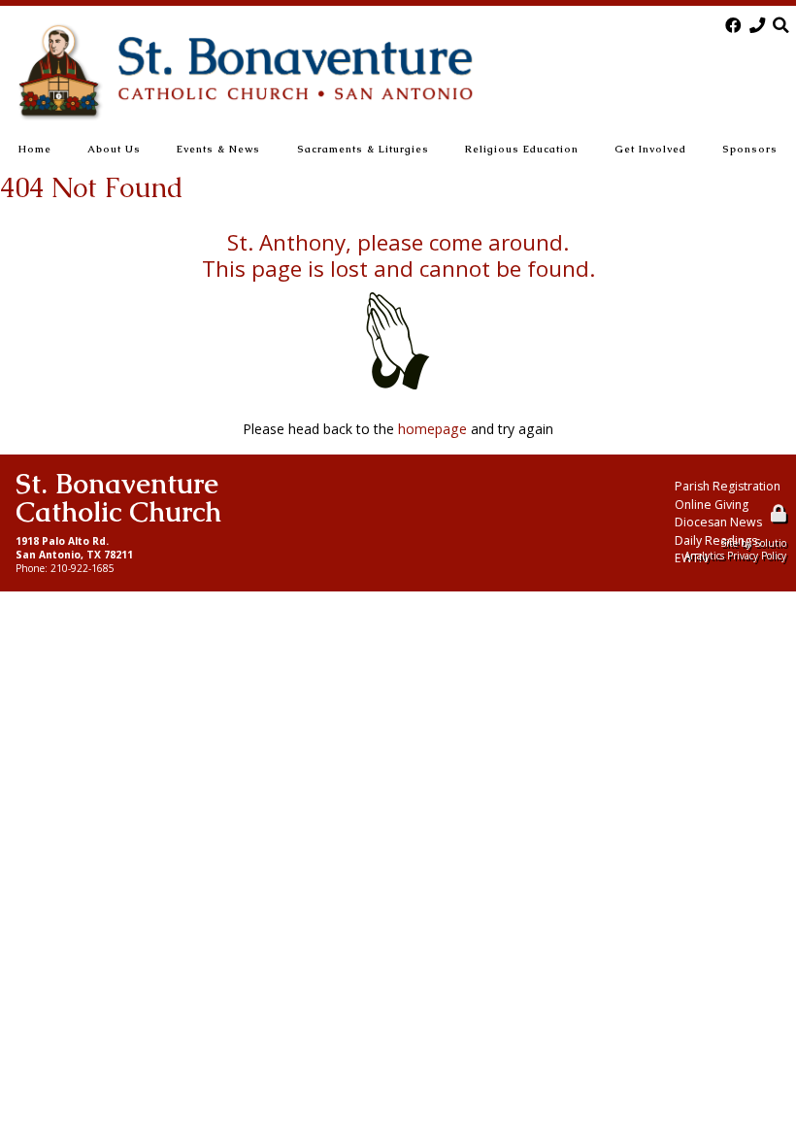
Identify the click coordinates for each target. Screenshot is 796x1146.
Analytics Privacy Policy (735, 555)
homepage (432, 429)
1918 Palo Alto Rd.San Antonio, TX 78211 (74, 547)
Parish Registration (727, 486)
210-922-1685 (82, 568)
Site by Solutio (753, 543)
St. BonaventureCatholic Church (118, 497)
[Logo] (245, 71)
